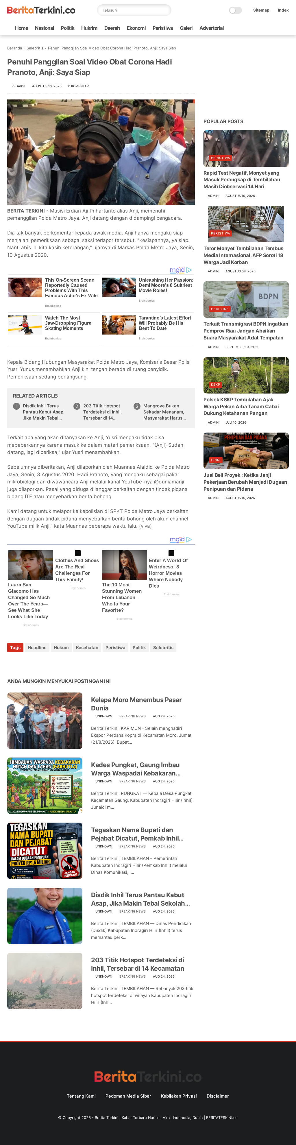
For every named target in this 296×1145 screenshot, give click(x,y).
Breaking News (132, 716)
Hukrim (89, 28)
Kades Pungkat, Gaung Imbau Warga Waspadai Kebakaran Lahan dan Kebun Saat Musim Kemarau (135, 769)
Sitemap (261, 10)
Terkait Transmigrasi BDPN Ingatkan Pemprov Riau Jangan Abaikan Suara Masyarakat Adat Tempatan (246, 331)
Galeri (186, 28)
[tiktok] (267, 28)
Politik (67, 28)
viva (145, 526)
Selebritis (35, 48)
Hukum (61, 647)
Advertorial (211, 28)
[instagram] (276, 28)
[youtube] (285, 28)
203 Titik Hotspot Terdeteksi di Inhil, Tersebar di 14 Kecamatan (102, 412)
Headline (37, 647)
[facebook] (239, 28)
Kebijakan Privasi (179, 1096)
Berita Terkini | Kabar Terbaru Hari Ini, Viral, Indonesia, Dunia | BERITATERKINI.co (166, 1117)
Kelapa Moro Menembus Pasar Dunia (136, 704)
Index (283, 10)
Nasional (44, 28)
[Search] (165, 10)
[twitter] (248, 28)
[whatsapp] (258, 28)
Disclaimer (218, 1096)
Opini (216, 460)
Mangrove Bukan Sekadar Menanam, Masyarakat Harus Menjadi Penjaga (163, 412)
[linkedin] (58, 663)
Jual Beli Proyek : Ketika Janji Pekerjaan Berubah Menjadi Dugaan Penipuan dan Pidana (245, 482)
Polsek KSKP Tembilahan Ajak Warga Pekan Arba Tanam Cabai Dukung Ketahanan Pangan (241, 406)
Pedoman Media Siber (128, 1096)
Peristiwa (163, 28)
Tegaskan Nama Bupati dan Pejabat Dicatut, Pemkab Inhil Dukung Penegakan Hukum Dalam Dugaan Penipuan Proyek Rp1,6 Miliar (142, 834)
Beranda (14, 48)
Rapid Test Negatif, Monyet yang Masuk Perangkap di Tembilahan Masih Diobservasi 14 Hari (242, 180)
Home (21, 28)
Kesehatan (87, 647)
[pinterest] (47, 663)
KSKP (215, 385)
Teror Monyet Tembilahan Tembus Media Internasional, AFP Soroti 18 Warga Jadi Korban (244, 255)
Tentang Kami (81, 1096)
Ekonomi (136, 28)
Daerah (112, 28)
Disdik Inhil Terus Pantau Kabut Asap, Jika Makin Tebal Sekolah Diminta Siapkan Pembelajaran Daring (45, 412)
